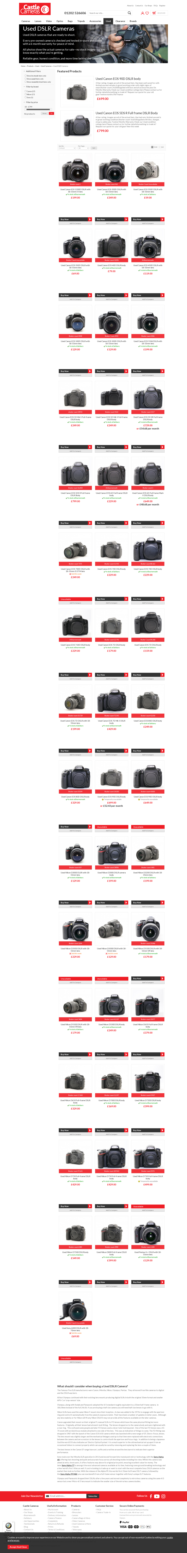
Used (108, 21)
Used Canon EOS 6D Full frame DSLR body (111, 494)
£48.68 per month (149, 504)
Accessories (95, 21)
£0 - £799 (28, 107)
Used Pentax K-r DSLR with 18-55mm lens (147, 1253)
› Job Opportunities (31, 1521)
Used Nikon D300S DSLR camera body (111, 873)
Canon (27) (30, 91)
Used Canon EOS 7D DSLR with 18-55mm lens (75, 722)
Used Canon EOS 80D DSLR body (148, 721)
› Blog (25, 1527)
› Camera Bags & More (80, 1518)
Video (49, 21)
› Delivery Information (56, 1515)
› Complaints (52, 1521)
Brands (133, 21)
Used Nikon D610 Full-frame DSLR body (75, 1101)
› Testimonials (29, 1524)
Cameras (25, 21)
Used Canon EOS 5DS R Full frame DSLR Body (127, 113)
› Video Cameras (78, 1521)
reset (45, 113)
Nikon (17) (30, 94)
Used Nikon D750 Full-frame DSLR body (75, 1177)
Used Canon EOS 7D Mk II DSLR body (111, 722)
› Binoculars (76, 1512)
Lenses (38, 21)
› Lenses (74, 1515)
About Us (130, 6)
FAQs (156, 6)
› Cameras (75, 1509)
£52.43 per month (113, 805)
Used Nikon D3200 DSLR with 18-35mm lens (147, 873)
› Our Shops (28, 1512)
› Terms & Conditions (55, 1529)
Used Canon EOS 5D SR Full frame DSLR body (147, 418)
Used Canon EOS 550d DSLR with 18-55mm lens (148, 342)
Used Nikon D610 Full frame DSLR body (148, 1025)
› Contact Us (28, 1529)
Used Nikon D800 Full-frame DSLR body (112, 1253)
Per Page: (81, 146)
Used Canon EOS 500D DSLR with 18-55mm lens (75, 342)
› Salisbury (27, 1518)
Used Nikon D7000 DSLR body (111, 1100)
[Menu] (12, 1522)
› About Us (27, 1509)
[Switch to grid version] (152, 147)
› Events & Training (55, 1512)
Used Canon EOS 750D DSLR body (75, 645)
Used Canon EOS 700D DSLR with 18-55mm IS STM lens (75, 570)
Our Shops (148, 6)
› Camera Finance (54, 1518)
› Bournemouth (29, 1515)
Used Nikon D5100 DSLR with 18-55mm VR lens (147, 949)
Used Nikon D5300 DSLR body (111, 1024)
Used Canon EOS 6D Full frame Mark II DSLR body (148, 494)
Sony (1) (29, 97)
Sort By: (61, 146)
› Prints (50, 1527)
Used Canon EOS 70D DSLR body (111, 569)
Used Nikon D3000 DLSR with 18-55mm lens (75, 873)
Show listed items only (38, 82)
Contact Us (139, 6)
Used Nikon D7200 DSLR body (148, 1100)
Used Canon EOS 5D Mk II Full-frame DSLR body (75, 418)
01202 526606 (75, 13)
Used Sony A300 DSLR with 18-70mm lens (75, 1329)
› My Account (52, 1509)
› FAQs (98, 1509)
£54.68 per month (149, 428)
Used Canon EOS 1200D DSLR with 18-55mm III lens (75, 190)
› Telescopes (76, 1529)
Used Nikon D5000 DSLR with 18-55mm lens (111, 949)
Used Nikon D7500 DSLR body (75, 1252)
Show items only (36, 76)
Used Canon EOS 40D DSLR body (111, 265)
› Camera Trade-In (103, 1512)
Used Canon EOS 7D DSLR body (111, 645)
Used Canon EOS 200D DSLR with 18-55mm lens (111, 190)
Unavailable (66, 599)
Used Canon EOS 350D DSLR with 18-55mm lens (147, 190)
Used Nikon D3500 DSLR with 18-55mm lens (75, 949)
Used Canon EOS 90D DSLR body (118, 79)
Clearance (120, 21)
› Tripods (75, 1527)
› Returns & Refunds (55, 1524)
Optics (59, 21)
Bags (70, 21)
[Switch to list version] (159, 147)
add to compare (75, 223)
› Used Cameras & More (81, 1524)
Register (162, 6)
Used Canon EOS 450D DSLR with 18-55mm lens (147, 266)
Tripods (81, 21)
